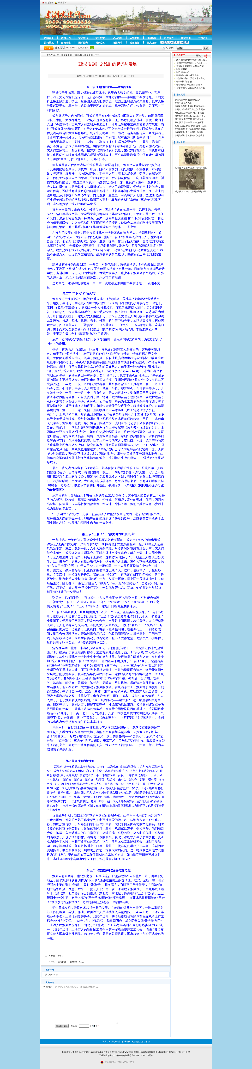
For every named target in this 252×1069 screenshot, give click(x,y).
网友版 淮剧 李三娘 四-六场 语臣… (190, 112)
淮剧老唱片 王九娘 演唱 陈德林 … (190, 132)
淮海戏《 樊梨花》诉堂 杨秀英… (191, 66)
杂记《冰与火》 (183, 72)
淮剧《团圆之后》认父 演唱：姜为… (191, 125)
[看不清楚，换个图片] (93, 1026)
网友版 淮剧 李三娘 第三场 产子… (190, 115)
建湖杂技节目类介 (184, 81)
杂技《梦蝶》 (182, 69)
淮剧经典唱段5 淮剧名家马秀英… (191, 78)
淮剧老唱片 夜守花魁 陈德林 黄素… (191, 128)
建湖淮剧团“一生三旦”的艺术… (190, 84)
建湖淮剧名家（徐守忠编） (188, 75)
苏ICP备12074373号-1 (142, 1055)
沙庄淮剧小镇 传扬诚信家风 (187, 99)
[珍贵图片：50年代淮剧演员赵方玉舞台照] (192, 179)
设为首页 (106, 1041)
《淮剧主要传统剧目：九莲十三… (191, 63)
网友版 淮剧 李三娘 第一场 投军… (190, 122)
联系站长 (126, 1041)
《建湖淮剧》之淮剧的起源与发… (191, 88)
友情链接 (136, 1041)
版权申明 (145, 1041)
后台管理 (186, 1051)
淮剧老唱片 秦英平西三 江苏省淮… (191, 135)
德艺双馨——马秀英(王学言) (71, 961)
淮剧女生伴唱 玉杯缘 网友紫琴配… (191, 106)
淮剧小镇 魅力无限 (183, 102)
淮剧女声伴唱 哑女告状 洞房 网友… (191, 109)
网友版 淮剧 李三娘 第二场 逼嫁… (190, 119)
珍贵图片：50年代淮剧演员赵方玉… (191, 191)
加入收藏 (116, 1041)
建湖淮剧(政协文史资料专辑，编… (191, 60)
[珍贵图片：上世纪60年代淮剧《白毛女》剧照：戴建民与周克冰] (192, 156)
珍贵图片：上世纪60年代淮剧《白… (191, 168)
